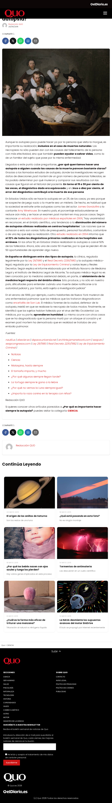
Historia (7, 699)
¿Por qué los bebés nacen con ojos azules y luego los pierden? (27, 568)
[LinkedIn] (28, 41)
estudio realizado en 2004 (72, 234)
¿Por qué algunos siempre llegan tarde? (36, 376)
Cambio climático (11, 710)
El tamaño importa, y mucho (28, 371)
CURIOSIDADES (9, 703)
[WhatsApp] (20, 41)
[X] (13, 41)
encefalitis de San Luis (26, 302)
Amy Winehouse (27, 210)
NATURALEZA (8, 692)
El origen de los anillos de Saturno (27, 516)
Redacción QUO (15, 24)
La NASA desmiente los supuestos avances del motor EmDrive (80, 621)
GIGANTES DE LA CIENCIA (13, 721)
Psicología (8, 688)
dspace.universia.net (44, 339)
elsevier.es (23, 339)
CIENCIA (6, 677)
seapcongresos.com (17, 343)
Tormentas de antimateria (76, 566)
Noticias (16, 354)
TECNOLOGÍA (8, 695)
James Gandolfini (88, 206)
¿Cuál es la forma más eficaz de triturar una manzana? (26, 621)
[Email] (35, 41)
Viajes (6, 706)
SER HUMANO (8, 680)
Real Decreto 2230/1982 (62, 260)
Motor (6, 717)
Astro (6, 714)
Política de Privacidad (66, 684)
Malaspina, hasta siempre (27, 365)
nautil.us (10, 339)
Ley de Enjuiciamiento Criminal (51, 264)
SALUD (6, 684)
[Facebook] (5, 41)
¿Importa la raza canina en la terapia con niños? (41, 393)
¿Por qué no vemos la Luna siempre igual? (37, 388)
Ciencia (15, 360)
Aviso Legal (61, 680)
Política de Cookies (65, 688)
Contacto (60, 677)
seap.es (97, 339)
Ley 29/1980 (35, 260)
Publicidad (61, 692)
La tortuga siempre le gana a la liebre (34, 382)
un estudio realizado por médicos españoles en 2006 (50, 218)
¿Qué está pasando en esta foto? (80, 516)
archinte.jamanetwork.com (74, 339)
